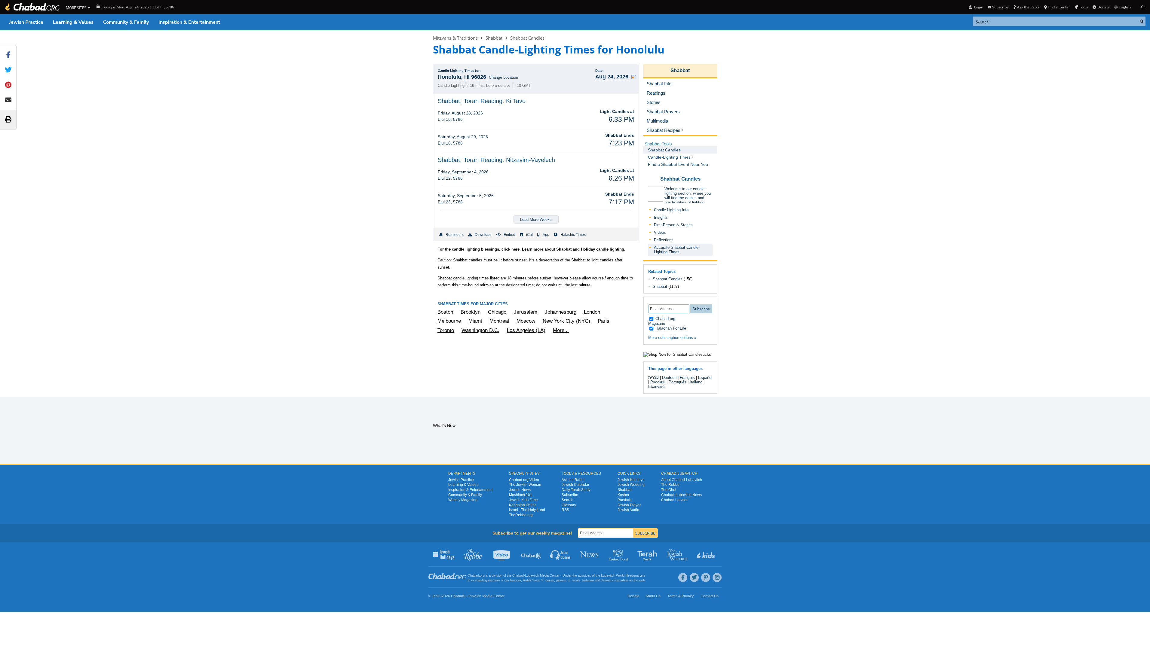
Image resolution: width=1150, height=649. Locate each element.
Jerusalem (525, 312)
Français (687, 377)
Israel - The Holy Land (527, 510)
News (590, 554)
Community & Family (126, 22)
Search (567, 500)
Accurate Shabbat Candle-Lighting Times (677, 249)
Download (483, 235)
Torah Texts (648, 554)
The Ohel (668, 490)
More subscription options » (672, 337)
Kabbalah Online (523, 505)
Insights (661, 217)
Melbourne (449, 321)
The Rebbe (670, 485)
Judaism (587, 580)
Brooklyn (470, 312)
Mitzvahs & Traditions (455, 38)
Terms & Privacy (680, 596)
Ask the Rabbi (1028, 7)
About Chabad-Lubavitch (681, 480)
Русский (657, 382)
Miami (475, 321)
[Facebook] (682, 577)
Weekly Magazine (462, 500)
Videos (660, 232)
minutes (516, 278)
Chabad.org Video (524, 480)
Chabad (518, 575)
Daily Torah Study (576, 490)
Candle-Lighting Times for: (459, 70)
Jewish (606, 580)
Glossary (569, 505)
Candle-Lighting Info (671, 210)
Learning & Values (73, 22)
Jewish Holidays (631, 480)
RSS (565, 510)
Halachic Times (573, 235)
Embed (509, 235)
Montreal (499, 321)
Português (677, 382)
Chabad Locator (674, 500)
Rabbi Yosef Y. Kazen (538, 580)
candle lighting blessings (475, 249)
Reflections (663, 240)
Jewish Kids (706, 554)
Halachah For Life (670, 328)
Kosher (623, 495)
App (546, 235)
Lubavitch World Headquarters (623, 575)
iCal (529, 235)
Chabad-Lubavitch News (681, 495)
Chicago (497, 312)
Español (705, 377)
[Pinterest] (705, 577)
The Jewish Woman (525, 485)
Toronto (445, 330)
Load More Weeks (536, 219)
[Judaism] (32, 7)
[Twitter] (694, 577)
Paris (603, 321)
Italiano (696, 382)
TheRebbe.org (521, 515)
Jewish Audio (628, 510)
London (592, 312)
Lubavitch (532, 575)
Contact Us (710, 596)
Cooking (619, 554)
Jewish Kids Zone (523, 500)
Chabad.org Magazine (661, 321)
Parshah (624, 500)
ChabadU (531, 554)
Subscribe (570, 495)
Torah (575, 580)
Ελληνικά (656, 386)
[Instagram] (717, 577)
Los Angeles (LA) (526, 330)
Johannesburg (560, 312)
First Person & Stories (673, 225)
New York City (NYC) (566, 321)
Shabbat (494, 38)
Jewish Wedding (631, 485)
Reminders (455, 235)
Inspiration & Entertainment (189, 22)
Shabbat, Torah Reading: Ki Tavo (482, 101)
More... (561, 330)
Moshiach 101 (520, 495)
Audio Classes (561, 554)
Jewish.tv (502, 554)
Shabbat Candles (527, 38)
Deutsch (669, 377)
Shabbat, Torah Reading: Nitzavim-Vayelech (496, 160)
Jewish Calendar (575, 485)
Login (978, 7)
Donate (1103, 7)
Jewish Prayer (629, 505)
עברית (653, 377)
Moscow (526, 321)
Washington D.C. (480, 330)
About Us (653, 596)
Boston (445, 312)
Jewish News (520, 490)
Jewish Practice (26, 22)
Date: (599, 70)
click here (510, 249)
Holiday (588, 249)
